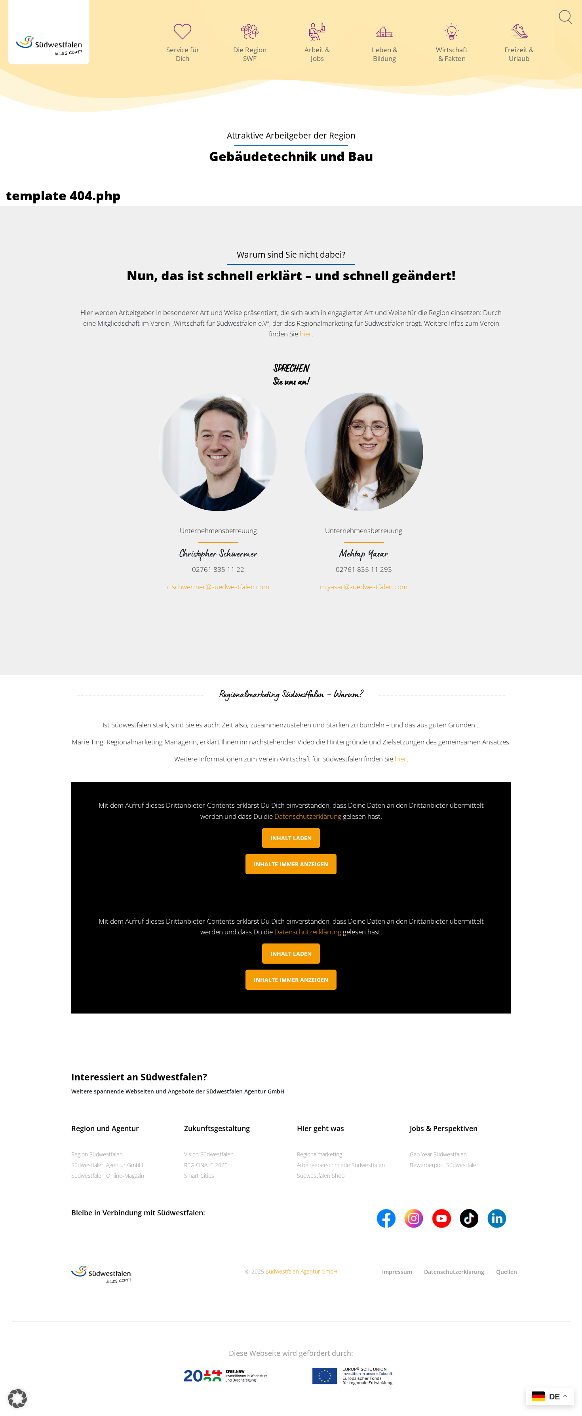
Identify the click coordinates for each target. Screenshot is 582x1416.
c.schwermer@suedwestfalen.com (218, 586)
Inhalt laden (291, 838)
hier (306, 333)
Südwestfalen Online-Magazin (107, 1175)
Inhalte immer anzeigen (291, 864)
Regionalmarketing (319, 1154)
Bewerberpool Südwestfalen (444, 1165)
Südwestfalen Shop (320, 1175)
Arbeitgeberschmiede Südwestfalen (341, 1165)
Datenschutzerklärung (307, 816)
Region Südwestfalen (97, 1154)
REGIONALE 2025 (206, 1165)
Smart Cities (199, 1175)
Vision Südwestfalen (209, 1154)
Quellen (506, 1272)
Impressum (397, 1272)
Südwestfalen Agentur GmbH (107, 1165)
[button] (17, 1398)
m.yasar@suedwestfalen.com (363, 586)
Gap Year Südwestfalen (438, 1154)
